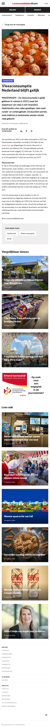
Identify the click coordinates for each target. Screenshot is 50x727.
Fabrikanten (19, 15)
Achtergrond (7, 671)
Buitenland (6, 668)
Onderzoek (8, 80)
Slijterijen (41, 15)
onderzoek (6, 145)
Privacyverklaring (9, 706)
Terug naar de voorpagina (15, 25)
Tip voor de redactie (9, 703)
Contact (5, 692)
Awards (37, 10)
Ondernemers (7, 15)
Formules (30, 15)
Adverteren (6, 696)
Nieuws (12, 10)
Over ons (5, 689)
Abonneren (6, 699)
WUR (9, 239)
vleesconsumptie (27, 233)
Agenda (4, 680)
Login (46, 3)
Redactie (5, 123)
